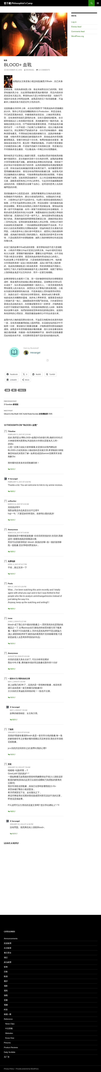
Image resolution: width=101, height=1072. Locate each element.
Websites (9, 1033)
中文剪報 (9, 1028)
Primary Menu (98, 3)
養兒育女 (7, 953)
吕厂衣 (6, 1057)
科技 (6, 1009)
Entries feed (76, 27)
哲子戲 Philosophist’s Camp (18, 3)
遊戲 (6, 995)
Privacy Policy (9, 1069)
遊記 (6, 957)
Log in (73, 22)
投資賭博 (7, 943)
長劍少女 (22, 390)
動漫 (5, 60)
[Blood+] (8, 81)
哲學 (6, 967)
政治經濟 (7, 962)
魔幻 (14, 390)
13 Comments (44, 70)
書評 (6, 981)
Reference (8, 1019)
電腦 (6, 1005)
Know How (9, 1038)
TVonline (11, 431)
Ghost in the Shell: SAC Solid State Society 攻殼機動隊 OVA (28, 412)
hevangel (30, 70)
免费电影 (11, 561)
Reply (12, 469)
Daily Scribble (9, 1052)
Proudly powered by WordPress (27, 1069)
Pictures (7, 1043)
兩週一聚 (7, 1014)
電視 (6, 991)
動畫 (7, 390)
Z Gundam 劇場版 (11, 402)
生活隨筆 (7, 948)
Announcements (10, 938)
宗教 (6, 972)
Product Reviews (11, 1047)
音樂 (6, 1000)
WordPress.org (77, 36)
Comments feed (78, 31)
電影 (6, 986)
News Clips (9, 1024)
